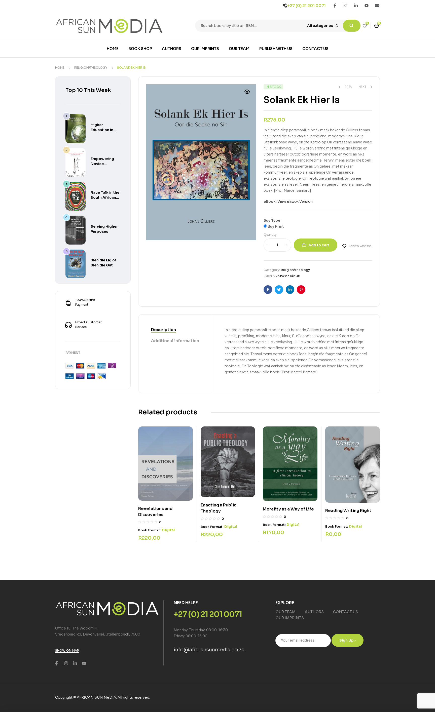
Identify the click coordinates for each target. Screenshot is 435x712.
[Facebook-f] (335, 6)
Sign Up (346, 640)
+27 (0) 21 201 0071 (306, 5)
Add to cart (318, 245)
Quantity (270, 234)
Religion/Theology (90, 67)
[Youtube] (366, 6)
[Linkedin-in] (356, 6)
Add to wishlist (359, 246)
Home (59, 67)
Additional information (175, 340)
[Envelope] (377, 6)
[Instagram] (345, 6)
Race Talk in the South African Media (105, 197)
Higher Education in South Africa (102, 130)
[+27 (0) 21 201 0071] (285, 6)
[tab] (175, 330)
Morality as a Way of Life (288, 509)
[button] (247, 91)
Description (163, 329)
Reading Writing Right (348, 510)
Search (351, 26)
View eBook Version (295, 201)
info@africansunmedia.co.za (209, 650)
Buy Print (275, 226)
